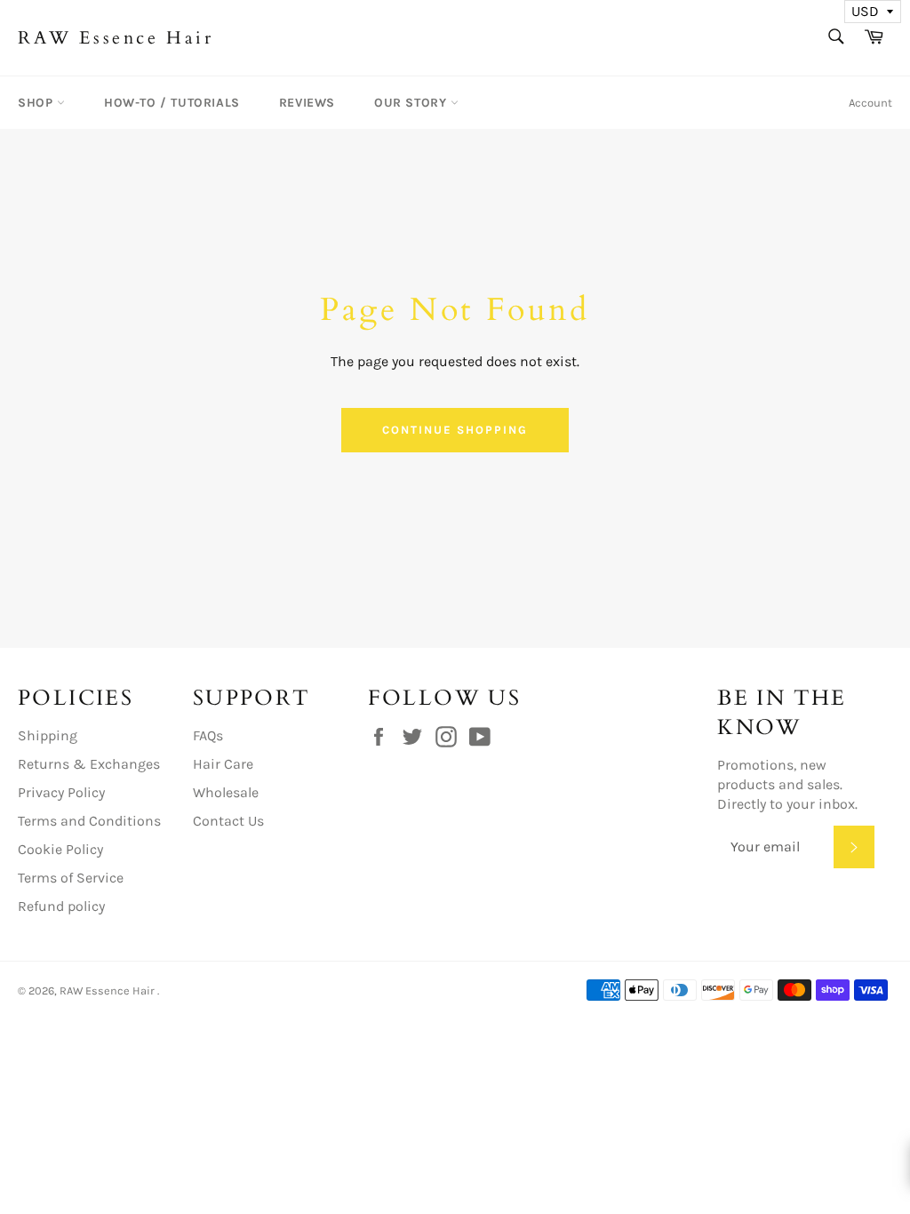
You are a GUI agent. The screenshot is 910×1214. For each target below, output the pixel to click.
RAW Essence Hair (116, 38)
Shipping (47, 735)
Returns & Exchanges (89, 763)
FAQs (208, 735)
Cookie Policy (60, 849)
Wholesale (226, 792)
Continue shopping (454, 429)
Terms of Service (71, 877)
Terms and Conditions (89, 820)
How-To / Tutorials (172, 102)
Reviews (307, 102)
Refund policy (61, 906)
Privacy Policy (61, 792)
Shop (37, 102)
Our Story (412, 102)
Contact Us (228, 820)
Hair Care (223, 763)
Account (870, 102)
